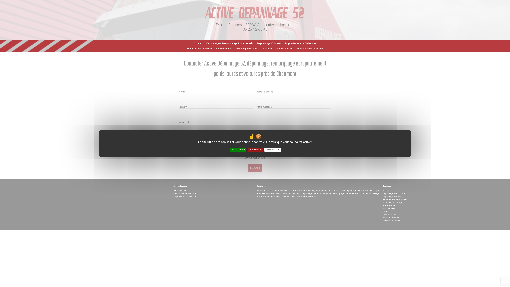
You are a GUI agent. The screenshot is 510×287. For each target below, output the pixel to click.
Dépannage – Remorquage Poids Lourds (229, 43)
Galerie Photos (284, 48)
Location (267, 48)
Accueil (198, 43)
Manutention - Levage (199, 48)
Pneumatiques (224, 48)
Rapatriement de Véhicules (300, 43)
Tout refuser (255, 149)
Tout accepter (238, 149)
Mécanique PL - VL (246, 48)
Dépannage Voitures (269, 43)
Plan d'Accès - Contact (310, 48)
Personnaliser (273, 149)
